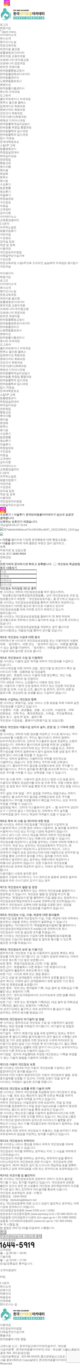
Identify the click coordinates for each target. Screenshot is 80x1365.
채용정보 (5, 1297)
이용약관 (5, 248)
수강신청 (5, 259)
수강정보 (5, 238)
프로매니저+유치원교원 (14, 59)
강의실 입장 (7, 241)
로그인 (4, 24)
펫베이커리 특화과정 (12, 109)
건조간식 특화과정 (11, 113)
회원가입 (5, 28)
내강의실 (5, 234)
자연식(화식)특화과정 (13, 116)
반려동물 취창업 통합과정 (15, 127)
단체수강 (5, 1290)
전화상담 (5, 557)
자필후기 (5, 195)
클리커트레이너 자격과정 (15, 98)
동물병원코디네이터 (12, 52)
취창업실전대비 (9, 152)
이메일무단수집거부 (12, 255)
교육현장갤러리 (9, 220)
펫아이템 (5, 166)
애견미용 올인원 (10, 49)
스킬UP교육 (24, 262)
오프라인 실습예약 (43, 262)
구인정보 (5, 202)
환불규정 (5, 1335)
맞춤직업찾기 (8, 230)
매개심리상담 (8, 156)
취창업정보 (7, 198)
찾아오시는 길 (8, 1304)
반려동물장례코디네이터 (15, 74)
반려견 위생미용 (10, 67)
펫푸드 (4, 177)
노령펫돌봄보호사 (11, 81)
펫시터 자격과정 (10, 91)
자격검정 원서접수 (67, 262)
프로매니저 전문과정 (12, 63)
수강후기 (5, 184)
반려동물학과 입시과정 (14, 131)
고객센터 (5, 209)
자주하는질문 (8, 227)
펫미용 (4, 170)
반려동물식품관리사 (12, 88)
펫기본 (4, 180)
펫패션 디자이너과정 (12, 120)
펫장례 (4, 173)
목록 (2, 546)
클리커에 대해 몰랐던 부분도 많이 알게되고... (38, 543)
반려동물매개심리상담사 (15, 123)
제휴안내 (5, 1293)
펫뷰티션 (5, 84)
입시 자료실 (7, 138)
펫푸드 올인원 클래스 (13, 102)
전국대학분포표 (9, 141)
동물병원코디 (8, 148)
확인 (3, 1231)
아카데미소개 (8, 34)
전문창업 (5, 159)
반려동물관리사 (9, 77)
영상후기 (5, 191)
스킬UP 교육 (7, 145)
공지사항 (5, 213)
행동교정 (5, 163)
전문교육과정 (8, 45)
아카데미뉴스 (8, 216)
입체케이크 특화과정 (12, 106)
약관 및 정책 (7, 245)
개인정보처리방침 (11, 252)
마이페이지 (7, 273)
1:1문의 (4, 223)
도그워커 (5, 95)
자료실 (4, 205)
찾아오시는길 (8, 41)
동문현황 (5, 188)
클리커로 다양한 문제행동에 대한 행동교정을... (39, 539)
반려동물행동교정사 (12, 70)
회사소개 (5, 38)
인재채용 (5, 1300)
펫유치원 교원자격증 (12, 56)
